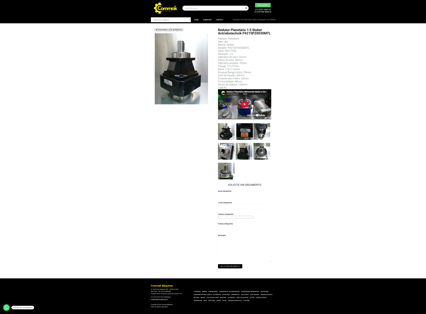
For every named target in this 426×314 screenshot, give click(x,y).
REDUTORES (211, 300)
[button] (6, 307)
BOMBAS (204, 291)
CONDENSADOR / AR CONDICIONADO (229, 291)
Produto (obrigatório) (225, 224)
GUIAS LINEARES (254, 294)
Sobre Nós (207, 20)
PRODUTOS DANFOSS (242, 297)
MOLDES (203, 297)
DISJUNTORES (264, 291)
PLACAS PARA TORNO (213, 297)
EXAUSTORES (226, 294)
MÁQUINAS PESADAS (266, 294)
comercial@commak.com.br (159, 299)
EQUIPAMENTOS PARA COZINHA (203, 294)
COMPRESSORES (213, 291)
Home (196, 20)
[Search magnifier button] (246, 8)
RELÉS (205, 300)
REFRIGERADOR (198, 300)
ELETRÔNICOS (217, 294)
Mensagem (222, 235)
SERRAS (218, 300)
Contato (219, 20)
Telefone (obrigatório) (226, 214)
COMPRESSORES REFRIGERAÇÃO (250, 291)
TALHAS (224, 300)
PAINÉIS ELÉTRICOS (261, 297)
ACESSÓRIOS (197, 291)
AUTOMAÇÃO (231, 297)
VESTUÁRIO (246, 300)
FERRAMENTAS (235, 294)
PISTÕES (252, 297)
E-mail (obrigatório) (225, 203)
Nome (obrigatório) (225, 191)
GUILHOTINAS (245, 294)
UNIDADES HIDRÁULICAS (235, 300)
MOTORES (196, 297)
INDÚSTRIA (223, 297)
